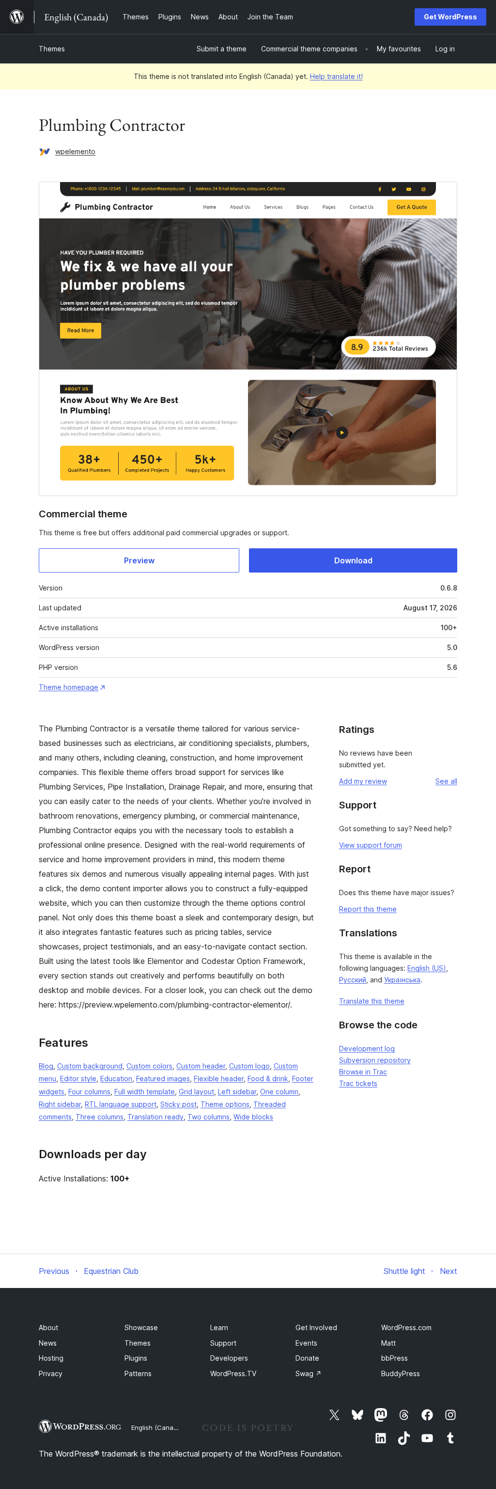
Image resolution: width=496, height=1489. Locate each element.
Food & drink (268, 1078)
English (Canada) (157, 1427)
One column (279, 1091)
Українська (402, 980)
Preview (139, 560)
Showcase (141, 1327)
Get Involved (316, 1327)
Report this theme (368, 909)
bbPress (394, 1358)
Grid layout (196, 1091)
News (48, 1343)
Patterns (138, 1373)
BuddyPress (400, 1373)
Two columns (208, 1117)
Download (353, 560)
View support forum (370, 845)
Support (223, 1343)
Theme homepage (68, 687)
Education (116, 1078)
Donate (307, 1358)
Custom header (200, 1066)
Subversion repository (375, 1060)
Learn (219, 1327)
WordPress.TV (233, 1373)
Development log (367, 1048)
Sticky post (178, 1104)
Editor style (78, 1078)
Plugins (135, 1358)
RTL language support (120, 1104)
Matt (388, 1343)
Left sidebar (237, 1091)
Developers (229, 1358)
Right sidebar (60, 1104)
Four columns (89, 1091)
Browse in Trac (363, 1072)
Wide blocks (253, 1117)
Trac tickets (358, 1083)
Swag (308, 1373)
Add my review (363, 781)
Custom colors (149, 1066)
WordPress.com (406, 1327)
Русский (352, 980)
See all (446, 781)
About (48, 1327)
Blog (46, 1066)
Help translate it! (336, 76)
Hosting (51, 1358)
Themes (52, 49)
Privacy (50, 1373)
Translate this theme (371, 1001)
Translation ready (155, 1117)
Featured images (163, 1078)
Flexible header (219, 1078)
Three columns (100, 1117)
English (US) (426, 968)
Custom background (90, 1066)
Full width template (144, 1091)
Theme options (225, 1104)
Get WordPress (450, 17)
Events (306, 1343)
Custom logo (249, 1066)
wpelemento (75, 151)
